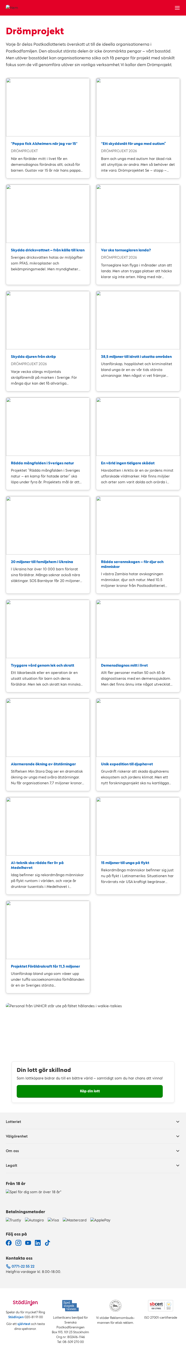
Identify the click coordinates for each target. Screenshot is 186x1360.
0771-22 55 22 (23, 1266)
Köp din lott (90, 1091)
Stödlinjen (16, 1317)
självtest (23, 1324)
